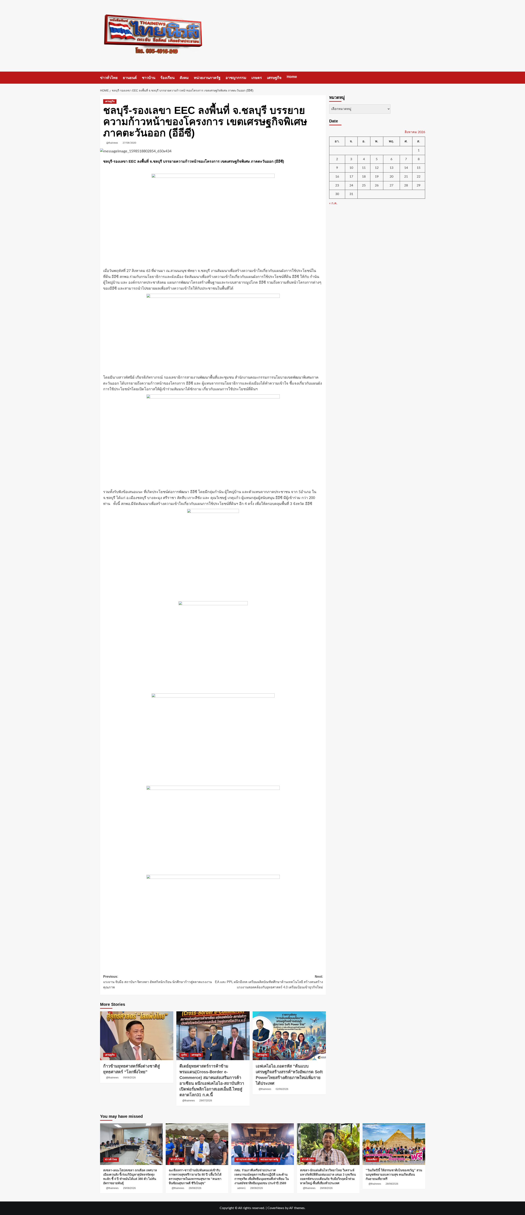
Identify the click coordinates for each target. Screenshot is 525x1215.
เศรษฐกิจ (274, 78)
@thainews (112, 143)
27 (391, 185)
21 (406, 176)
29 (418, 185)
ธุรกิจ (184, 1054)
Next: (269, 982)
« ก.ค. (333, 203)
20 (391, 176)
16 (337, 176)
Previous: (157, 982)
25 (364, 185)
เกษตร (256, 78)
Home (292, 77)
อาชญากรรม (236, 78)
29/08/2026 (129, 1188)
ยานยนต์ (130, 78)
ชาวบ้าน (148, 78)
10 (351, 167)
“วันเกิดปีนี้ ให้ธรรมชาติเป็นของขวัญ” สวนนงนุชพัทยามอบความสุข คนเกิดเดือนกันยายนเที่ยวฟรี (394, 1174)
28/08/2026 (195, 1188)
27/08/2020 (129, 143)
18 (364, 176)
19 (377, 176)
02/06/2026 (282, 1089)
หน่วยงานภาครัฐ (207, 78)
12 (377, 167)
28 (406, 185)
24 (351, 185)
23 (337, 185)
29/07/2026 (205, 1100)
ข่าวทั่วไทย (109, 78)
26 (377, 185)
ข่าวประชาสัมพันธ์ (246, 1159)
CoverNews (275, 1208)
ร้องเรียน (167, 78)
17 (351, 176)
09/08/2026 (129, 1077)
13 (391, 167)
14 (406, 167)
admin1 (241, 1188)
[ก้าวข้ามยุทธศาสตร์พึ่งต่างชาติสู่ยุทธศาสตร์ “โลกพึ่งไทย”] (136, 1035)
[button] (422, 77)
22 (418, 176)
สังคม (184, 78)
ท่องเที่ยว (372, 1159)
